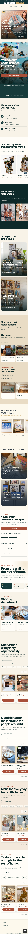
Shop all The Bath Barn (7, 801)
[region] (14, 689)
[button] (2, 6)
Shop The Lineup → (5, 342)
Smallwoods (11, 933)
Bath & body (19, 806)
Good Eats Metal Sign (6, 904)
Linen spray (12, 806)
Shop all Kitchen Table (7, 733)
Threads (3, 666)
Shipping (3, 533)
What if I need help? (6, 553)
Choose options (8, 700)
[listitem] (6, 428)
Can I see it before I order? (7, 543)
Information (5, 925)
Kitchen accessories (22, 738)
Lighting (24, 877)
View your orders (17, 533)
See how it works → (5, 79)
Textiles (3, 877)
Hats (14, 666)
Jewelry (9, 666)
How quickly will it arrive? (7, 548)
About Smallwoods (13, 536)
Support (4, 922)
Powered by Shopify (18, 933)
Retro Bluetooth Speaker (7, 694)
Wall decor (18, 877)
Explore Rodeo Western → (7, 378)
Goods (19, 666)
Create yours (14, 528)
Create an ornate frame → (9, 272)
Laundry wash (5, 806)
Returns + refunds (9, 533)
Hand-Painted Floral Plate (7, 765)
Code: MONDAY (20, 2)
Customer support (4, 536)
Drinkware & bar (12, 738)
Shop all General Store (7, 662)
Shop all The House (6, 872)
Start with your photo (14, 75)
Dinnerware (4, 738)
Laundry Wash (4, 833)
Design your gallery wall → (9, 307)
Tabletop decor (11, 877)
